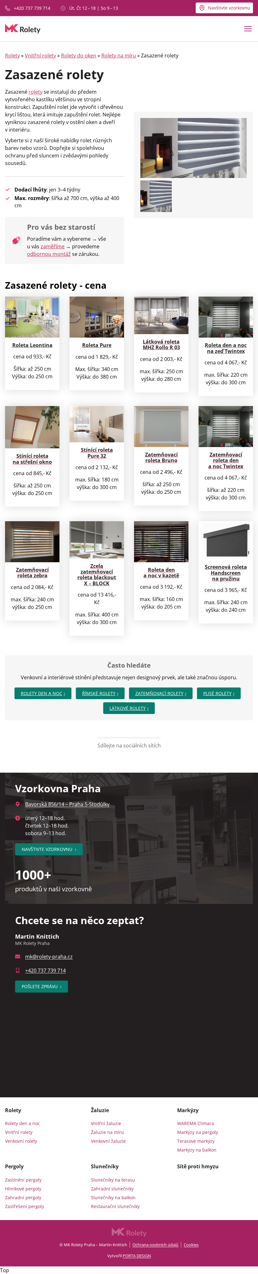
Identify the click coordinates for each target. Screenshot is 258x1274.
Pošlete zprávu (41, 986)
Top (4, 1270)
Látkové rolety (127, 708)
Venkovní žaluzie (108, 1141)
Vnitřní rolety (40, 55)
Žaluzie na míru (107, 1132)
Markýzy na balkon (196, 1150)
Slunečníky (105, 1166)
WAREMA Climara (195, 1123)
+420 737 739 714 (32, 8)
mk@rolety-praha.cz (49, 956)
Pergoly (14, 1166)
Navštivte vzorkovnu (229, 8)
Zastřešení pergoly (24, 1206)
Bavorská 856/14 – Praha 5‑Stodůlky (67, 804)
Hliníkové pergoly (23, 1189)
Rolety (12, 55)
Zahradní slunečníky (112, 1189)
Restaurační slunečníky (115, 1206)
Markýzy (188, 1110)
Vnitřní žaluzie (106, 1123)
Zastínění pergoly (23, 1180)
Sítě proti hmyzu (198, 1166)
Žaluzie (100, 1110)
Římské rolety (98, 693)
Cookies (191, 1244)
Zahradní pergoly (23, 1197)
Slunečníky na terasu (113, 1180)
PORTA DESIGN (137, 1256)
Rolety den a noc (41, 693)
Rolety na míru (118, 55)
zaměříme (52, 246)
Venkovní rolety (21, 1141)
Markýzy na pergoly (197, 1132)
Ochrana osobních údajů (155, 1244)
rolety (35, 91)
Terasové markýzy (196, 1141)
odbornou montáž (49, 254)
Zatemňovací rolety (159, 693)
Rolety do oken (78, 55)
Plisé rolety (217, 693)
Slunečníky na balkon (113, 1197)
